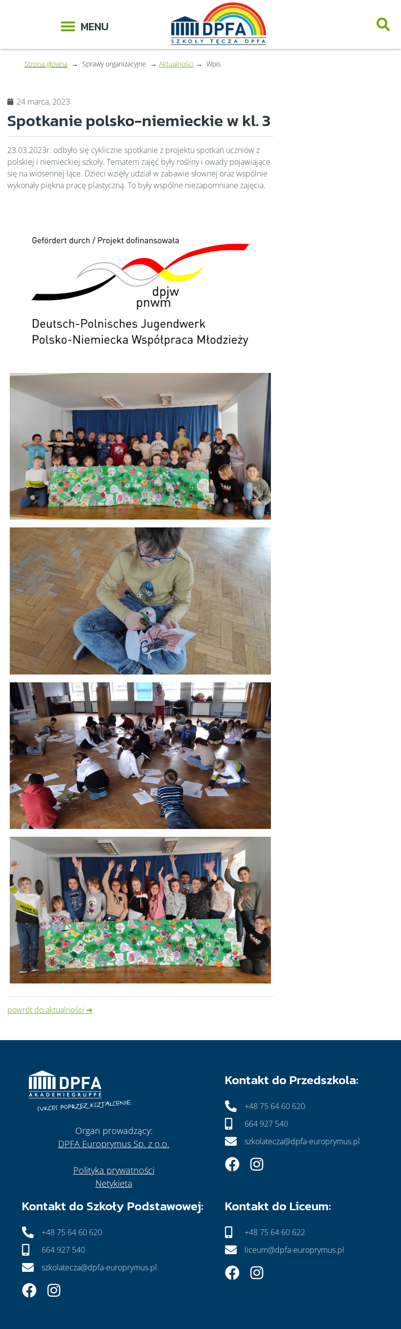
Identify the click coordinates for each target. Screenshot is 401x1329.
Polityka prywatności (114, 1170)
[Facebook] (232, 1164)
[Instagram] (256, 1164)
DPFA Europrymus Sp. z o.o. (113, 1144)
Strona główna (45, 63)
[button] (84, 25)
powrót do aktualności (45, 1009)
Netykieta (114, 1183)
